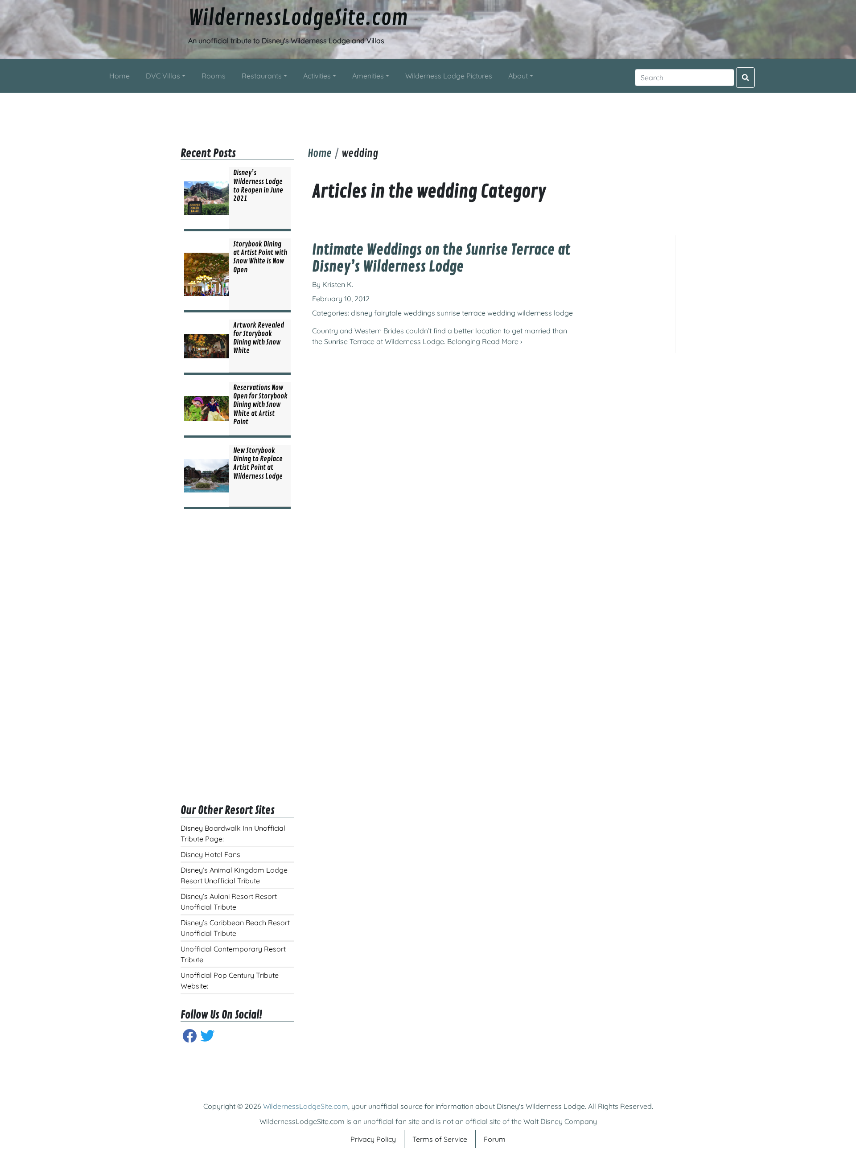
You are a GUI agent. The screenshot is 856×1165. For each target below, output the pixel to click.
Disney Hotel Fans (210, 854)
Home (320, 153)
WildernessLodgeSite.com (298, 18)
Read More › (502, 341)
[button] (165, 76)
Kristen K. (337, 284)
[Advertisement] (428, 113)
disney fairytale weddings (393, 312)
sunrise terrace (461, 312)
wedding (501, 312)
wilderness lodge (545, 312)
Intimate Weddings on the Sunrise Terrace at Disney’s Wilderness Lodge (441, 258)
